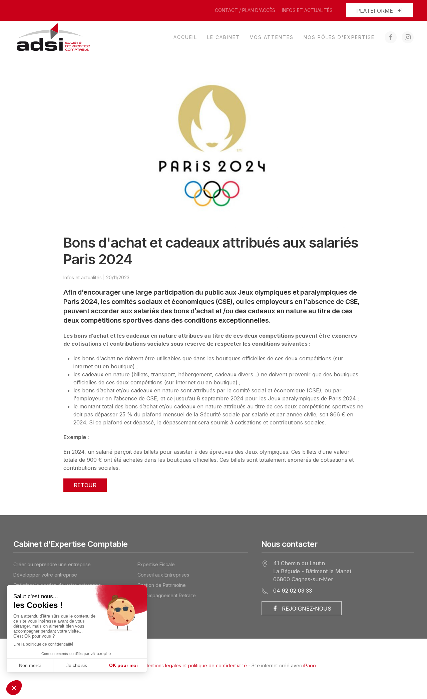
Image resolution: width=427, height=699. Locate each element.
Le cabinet (223, 37)
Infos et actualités (307, 10)
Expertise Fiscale (156, 564)
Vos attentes (272, 37)
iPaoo (309, 665)
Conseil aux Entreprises (163, 575)
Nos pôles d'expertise (339, 37)
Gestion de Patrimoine (161, 585)
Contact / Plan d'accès (245, 10)
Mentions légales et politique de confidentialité (195, 665)
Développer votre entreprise (45, 575)
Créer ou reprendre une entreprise (52, 564)
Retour (85, 485)
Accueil (185, 37)
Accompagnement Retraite (166, 595)
